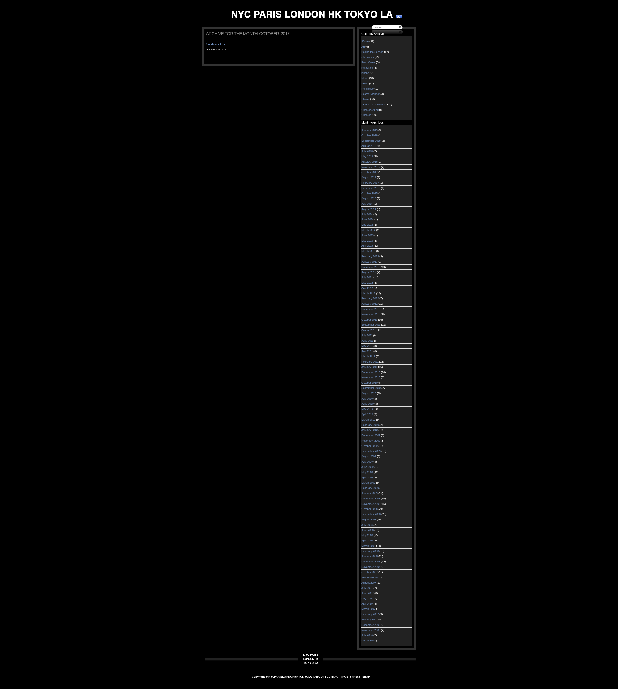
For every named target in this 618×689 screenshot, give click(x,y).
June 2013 (367, 235)
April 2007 (367, 603)
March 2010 (368, 419)
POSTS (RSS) (351, 676)
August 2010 (368, 393)
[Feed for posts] (399, 17)
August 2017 (368, 177)
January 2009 (369, 493)
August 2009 (368, 456)
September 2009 (371, 451)
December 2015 (370, 188)
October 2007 (369, 572)
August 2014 (368, 209)
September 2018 (371, 140)
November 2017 (370, 167)
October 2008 (369, 508)
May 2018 (367, 156)
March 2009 (368, 482)
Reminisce (367, 88)
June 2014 (367, 219)
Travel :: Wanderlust (373, 104)
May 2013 (367, 240)
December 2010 (370, 372)
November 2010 (370, 377)
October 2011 (369, 319)
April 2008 (367, 540)
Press (364, 83)
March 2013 (368, 251)
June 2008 (367, 530)
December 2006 (370, 624)
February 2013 (370, 256)
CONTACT (333, 676)
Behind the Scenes (372, 51)
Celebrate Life (215, 44)
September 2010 (371, 388)
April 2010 (367, 414)
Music (364, 78)
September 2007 (371, 577)
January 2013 (369, 261)
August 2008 (368, 519)
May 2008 (367, 535)
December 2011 (370, 309)
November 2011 (370, 314)
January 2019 (369, 130)
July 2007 (367, 587)
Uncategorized (370, 109)
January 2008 (369, 556)
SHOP (366, 676)
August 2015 (368, 198)
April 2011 (367, 351)
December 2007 (370, 561)
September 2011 (370, 324)
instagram (367, 67)
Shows (365, 99)
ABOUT (319, 676)
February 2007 (370, 614)
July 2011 (366, 335)
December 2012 (370, 267)
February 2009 (370, 487)
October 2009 (369, 445)
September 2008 (371, 514)
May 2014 (367, 224)
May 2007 (367, 598)
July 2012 (367, 277)
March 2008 (368, 545)
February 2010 (370, 424)
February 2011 (370, 361)
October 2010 (369, 382)
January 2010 (369, 430)
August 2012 (368, 272)
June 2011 (367, 340)
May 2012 (367, 282)
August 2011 (368, 330)
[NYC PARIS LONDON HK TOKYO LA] (312, 14)
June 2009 (367, 466)
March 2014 (368, 230)
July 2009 (367, 461)
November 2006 (370, 630)
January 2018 (369, 161)
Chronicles (367, 57)
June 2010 (367, 403)
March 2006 (368, 640)
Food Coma (368, 62)
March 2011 (368, 356)
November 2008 (370, 503)
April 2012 (367, 288)
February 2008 (370, 551)
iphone (365, 72)
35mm (365, 41)
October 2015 (369, 193)
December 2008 (370, 498)
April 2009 (367, 477)
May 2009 (367, 472)
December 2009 (370, 435)
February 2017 (370, 182)
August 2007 (368, 582)
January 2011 (369, 367)
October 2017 (369, 172)
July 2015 (367, 203)
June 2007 (367, 593)
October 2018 (369, 135)
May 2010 (367, 409)
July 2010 (367, 398)
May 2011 (367, 345)
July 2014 (367, 214)
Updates (366, 114)
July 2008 (367, 524)
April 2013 (367, 245)
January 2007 (369, 619)
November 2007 (370, 566)
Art (363, 46)
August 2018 (368, 145)
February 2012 (370, 298)
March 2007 (368, 608)
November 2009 (370, 440)
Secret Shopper (370, 93)
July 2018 (367, 151)
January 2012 (369, 303)
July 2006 (367, 635)
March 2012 (368, 293)
